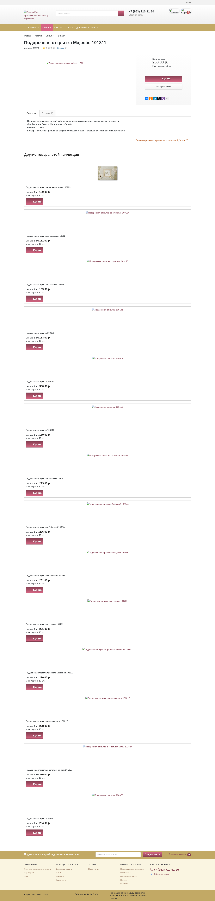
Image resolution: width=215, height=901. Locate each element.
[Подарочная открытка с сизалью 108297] (107, 455)
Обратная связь (136, 15)
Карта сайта (61, 880)
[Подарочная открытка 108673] (107, 795)
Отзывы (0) (47, 113)
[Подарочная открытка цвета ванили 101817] (107, 698)
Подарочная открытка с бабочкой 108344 (45, 527)
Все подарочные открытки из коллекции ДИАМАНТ (162, 140)
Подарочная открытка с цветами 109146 (45, 284)
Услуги (69, 27)
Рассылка (124, 884)
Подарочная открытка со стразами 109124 (46, 236)
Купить (166, 78)
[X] (159, 98)
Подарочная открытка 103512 (40, 430)
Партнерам (29, 873)
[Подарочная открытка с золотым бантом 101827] (107, 746)
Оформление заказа (128, 876)
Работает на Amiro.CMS (86, 894)
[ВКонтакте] (146, 98)
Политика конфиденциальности (37, 869)
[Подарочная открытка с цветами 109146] (107, 261)
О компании (32, 27)
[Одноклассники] (151, 98)
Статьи (58, 27)
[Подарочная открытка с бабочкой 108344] (108, 504)
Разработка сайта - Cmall (36, 894)
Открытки (50, 36)
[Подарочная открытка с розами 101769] (107, 601)
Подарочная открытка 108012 (40, 381)
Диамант (61, 36)
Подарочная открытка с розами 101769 (44, 624)
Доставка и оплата (87, 27)
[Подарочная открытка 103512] (107, 407)
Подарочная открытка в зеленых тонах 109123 (48, 187)
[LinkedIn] (155, 98)
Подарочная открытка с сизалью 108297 (45, 478)
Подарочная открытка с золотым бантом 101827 (49, 770)
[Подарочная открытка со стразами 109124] (107, 212)
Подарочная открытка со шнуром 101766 (45, 575)
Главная (27, 36)
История (124, 880)
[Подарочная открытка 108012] (107, 358)
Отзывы (60, 48)
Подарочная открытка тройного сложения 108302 (49, 673)
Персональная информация (132, 869)
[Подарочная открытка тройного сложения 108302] (107, 649)
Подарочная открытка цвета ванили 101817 (47, 721)
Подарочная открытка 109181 (40, 333)
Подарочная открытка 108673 (40, 818)
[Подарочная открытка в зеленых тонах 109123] (107, 173)
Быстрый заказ (163, 86)
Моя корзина (125, 873)
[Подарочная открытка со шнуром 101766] (107, 552)
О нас (26, 876)
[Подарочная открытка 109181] (107, 309)
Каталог (46, 27)
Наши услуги (93, 869)
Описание (31, 113)
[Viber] (163, 98)
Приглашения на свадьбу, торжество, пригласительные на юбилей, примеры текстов (128, 895)
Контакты (60, 876)
